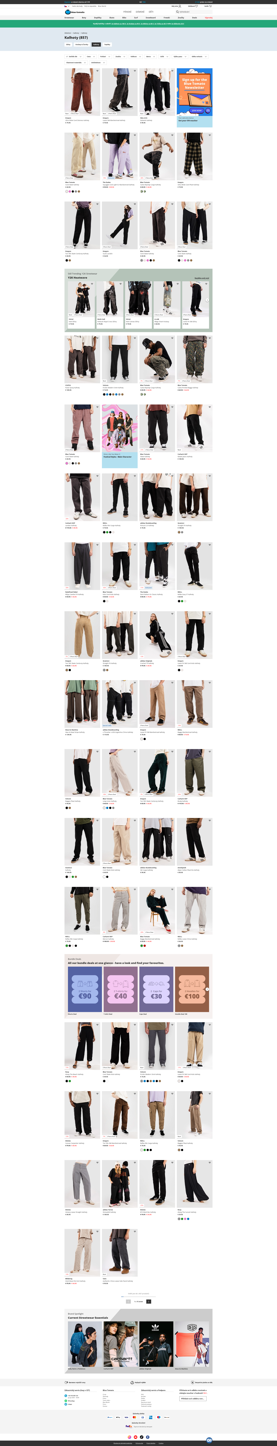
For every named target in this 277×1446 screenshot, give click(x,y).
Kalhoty (76, 33)
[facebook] (147, 1437)
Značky (181, 17)
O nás (104, 1394)
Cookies (161, 1443)
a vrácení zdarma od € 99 (77, 2)
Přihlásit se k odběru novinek (193, 1398)
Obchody (105, 1396)
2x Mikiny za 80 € (147, 24)
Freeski (167, 17)
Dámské (140, 11)
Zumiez (105, 1406)
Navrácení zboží (146, 1402)
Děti (151, 11)
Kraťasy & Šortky (82, 44)
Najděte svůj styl (202, 278)
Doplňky (97, 17)
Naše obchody (77, 6)
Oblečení (67, 33)
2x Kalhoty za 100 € (119, 24)
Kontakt (143, 1396)
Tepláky (107, 44)
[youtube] (135, 1437)
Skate (111, 17)
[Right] (207, 300)
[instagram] (129, 1437)
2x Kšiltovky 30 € (178, 24)
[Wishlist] (93, 283)
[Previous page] (128, 1302)
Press (104, 1404)
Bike (124, 17)
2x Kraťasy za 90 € (133, 24)
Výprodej (209, 17)
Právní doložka (151, 1443)
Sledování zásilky (146, 1406)
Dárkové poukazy (146, 1404)
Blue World (102, 6)
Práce (104, 1398)
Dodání (143, 1400)
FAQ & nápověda (90, 6)
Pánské (127, 11)
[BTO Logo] (88, 12)
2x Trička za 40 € (161, 24)
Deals (194, 17)
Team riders (106, 1400)
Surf (136, 17)
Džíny (68, 44)
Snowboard (151, 17)
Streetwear (69, 17)
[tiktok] (141, 1437)
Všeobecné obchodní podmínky (123, 1443)
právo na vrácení (204, 2)
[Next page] (148, 1302)
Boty (84, 17)
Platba (143, 1398)
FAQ (142, 1394)
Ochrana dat (139, 1443)
